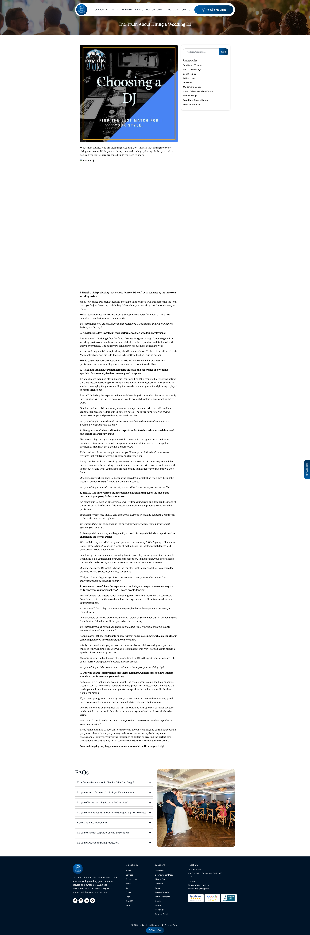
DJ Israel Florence (191, 104)
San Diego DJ (189, 74)
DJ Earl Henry (190, 78)
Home (128, 870)
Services (100, 10)
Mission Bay (160, 879)
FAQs (128, 905)
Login (128, 897)
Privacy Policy (171, 925)
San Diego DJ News (192, 65)
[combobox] (201, 51)
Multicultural (154, 10)
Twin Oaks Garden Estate (195, 100)
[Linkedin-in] (86, 900)
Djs (127, 888)
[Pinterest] (92, 900)
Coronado (159, 870)
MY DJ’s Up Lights (192, 87)
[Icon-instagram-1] (80, 900)
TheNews (187, 82)
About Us (170, 10)
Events (139, 10)
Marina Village (190, 96)
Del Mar (158, 905)
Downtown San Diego (164, 875)
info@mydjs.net (202, 889)
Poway (158, 888)
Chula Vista (159, 910)
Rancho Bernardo (162, 897)
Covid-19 (129, 901)
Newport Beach (161, 914)
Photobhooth (131, 879)
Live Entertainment (121, 10)
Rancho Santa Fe (162, 892)
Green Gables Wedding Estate (198, 91)
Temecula (159, 884)
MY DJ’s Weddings (192, 69)
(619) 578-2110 (202, 885)
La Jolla (158, 901)
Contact (186, 10)
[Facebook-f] (75, 900)
